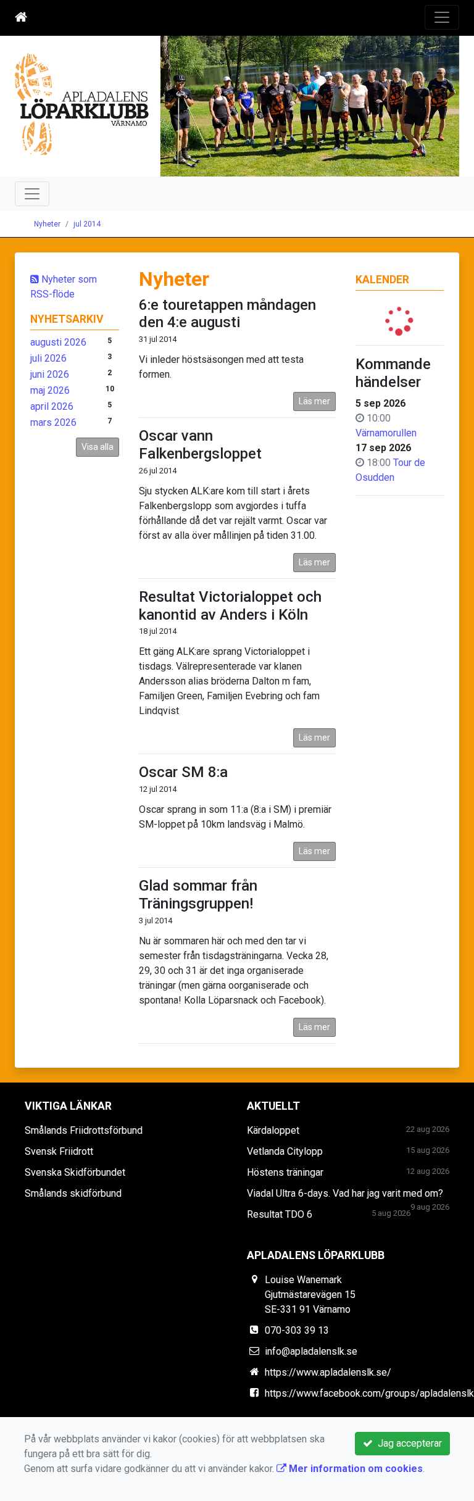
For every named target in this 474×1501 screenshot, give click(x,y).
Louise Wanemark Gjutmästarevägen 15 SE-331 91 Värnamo (310, 1294)
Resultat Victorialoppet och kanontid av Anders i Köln (230, 605)
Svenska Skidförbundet (75, 1172)
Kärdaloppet (273, 1130)
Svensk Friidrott (59, 1151)
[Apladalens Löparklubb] (237, 106)
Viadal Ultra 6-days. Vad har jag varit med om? (345, 1193)
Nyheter (47, 224)
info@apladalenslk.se (311, 1351)
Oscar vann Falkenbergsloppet (200, 444)
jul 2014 (87, 224)
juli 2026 (48, 358)
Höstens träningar (285, 1172)
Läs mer (314, 401)
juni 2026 (49, 374)
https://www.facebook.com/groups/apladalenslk (369, 1393)
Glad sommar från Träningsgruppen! (198, 894)
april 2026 (51, 406)
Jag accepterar (407, 1443)
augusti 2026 (58, 342)
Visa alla (97, 447)
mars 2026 (53, 422)
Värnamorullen (386, 433)
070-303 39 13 (297, 1330)
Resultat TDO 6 (279, 1214)
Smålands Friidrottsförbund (84, 1130)
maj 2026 (50, 390)
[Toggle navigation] (442, 17)
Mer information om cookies (354, 1468)
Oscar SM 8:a (183, 772)
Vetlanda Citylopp (285, 1151)
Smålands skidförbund (73, 1193)
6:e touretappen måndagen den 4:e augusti (227, 313)
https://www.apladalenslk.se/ (328, 1372)
